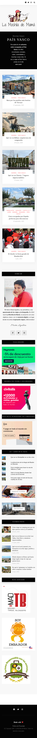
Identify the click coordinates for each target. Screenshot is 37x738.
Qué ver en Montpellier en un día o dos (22, 457)
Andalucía (10, 210)
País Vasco (22, 97)
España (13, 97)
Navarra (22, 212)
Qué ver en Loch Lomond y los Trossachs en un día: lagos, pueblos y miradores (23, 548)
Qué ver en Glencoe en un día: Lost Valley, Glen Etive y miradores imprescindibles (22, 538)
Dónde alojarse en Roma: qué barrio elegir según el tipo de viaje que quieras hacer (23, 559)
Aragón (18, 210)
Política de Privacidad (19, 726)
